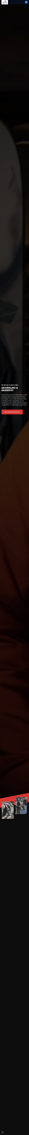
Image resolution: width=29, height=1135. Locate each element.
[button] (26, 2)
